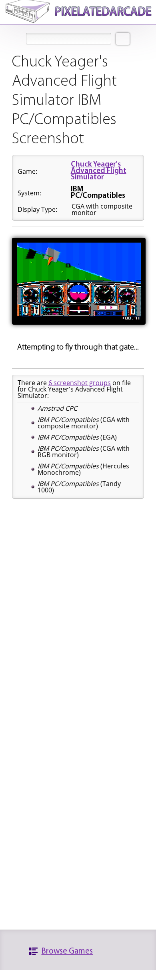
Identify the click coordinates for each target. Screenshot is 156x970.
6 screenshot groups (79, 382)
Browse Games (67, 951)
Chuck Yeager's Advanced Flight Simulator (98, 171)
